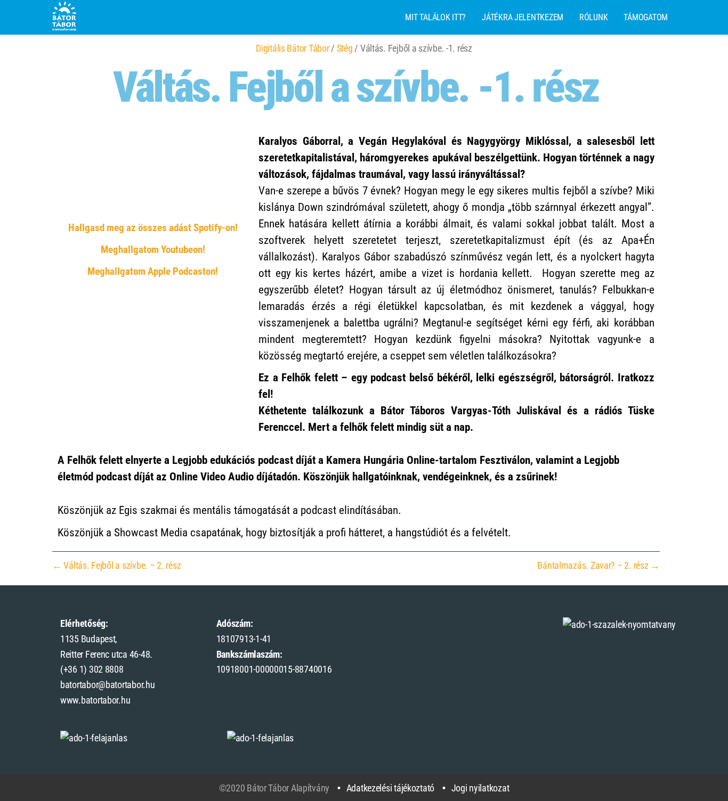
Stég (345, 48)
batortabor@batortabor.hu (107, 684)
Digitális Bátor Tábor (292, 48)
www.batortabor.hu (95, 700)
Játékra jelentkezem (522, 17)
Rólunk (593, 17)
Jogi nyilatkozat (480, 788)
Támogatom (646, 17)
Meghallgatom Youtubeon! (153, 250)
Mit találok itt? (435, 17)
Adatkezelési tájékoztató (390, 788)
